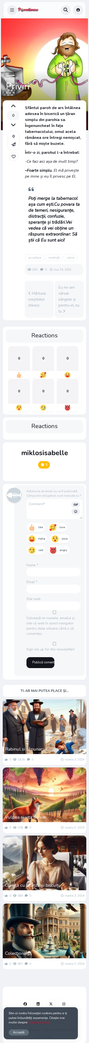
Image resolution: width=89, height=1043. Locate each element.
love (62, 527)
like (40, 527)
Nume (32, 565)
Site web (33, 599)
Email (31, 582)
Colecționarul (18, 953)
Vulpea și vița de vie (25, 817)
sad (40, 550)
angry (63, 550)
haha (41, 539)
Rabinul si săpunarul (26, 749)
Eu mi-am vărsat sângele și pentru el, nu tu (68, 299)
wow (65, 539)
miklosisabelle (44, 453)
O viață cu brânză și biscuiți (32, 885)
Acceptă (18, 1032)
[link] (13, 156)
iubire (70, 258)
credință (53, 258)
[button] (12, 10)
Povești (12, 78)
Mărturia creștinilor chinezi (37, 299)
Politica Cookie (39, 1022)
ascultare (34, 258)
